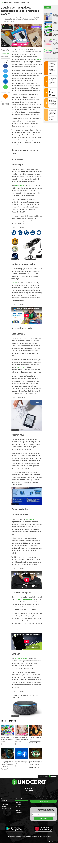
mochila (31, 519)
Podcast (4, 806)
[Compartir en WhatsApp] (5, 86)
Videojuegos (34, 767)
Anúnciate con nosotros (19, 809)
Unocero (38, 59)
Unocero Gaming (6, 808)
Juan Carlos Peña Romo (5, 54)
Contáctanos (43, 801)
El (14, 283)
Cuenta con (20, 367)
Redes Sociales (20, 765)
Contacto (18, 804)
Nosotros (18, 802)
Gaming (28, 2)
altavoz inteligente (21, 658)
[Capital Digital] (29, 790)
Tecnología (5, 50)
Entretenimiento (35, 742)
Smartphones (17, 2)
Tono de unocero (20, 806)
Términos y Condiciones (19, 813)
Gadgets (23, 2)
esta (26, 519)
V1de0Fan (5, 804)
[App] (14, 829)
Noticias (4, 769)
